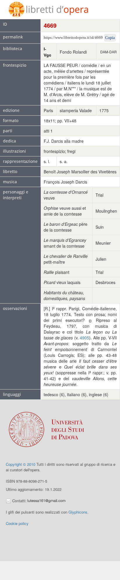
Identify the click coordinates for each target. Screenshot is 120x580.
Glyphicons (77, 512)
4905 (84, 338)
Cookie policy (17, 523)
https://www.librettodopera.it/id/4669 (73, 37)
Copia (110, 38)
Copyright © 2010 (20, 464)
